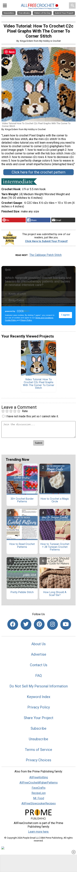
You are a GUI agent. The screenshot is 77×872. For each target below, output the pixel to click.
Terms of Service (38, 749)
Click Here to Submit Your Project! (46, 241)
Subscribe (38, 728)
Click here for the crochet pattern (38, 172)
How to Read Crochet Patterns (22, 546)
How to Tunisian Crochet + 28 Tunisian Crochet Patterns (54, 547)
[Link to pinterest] (39, 624)
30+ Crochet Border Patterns (22, 500)
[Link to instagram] (52, 624)
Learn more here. (38, 831)
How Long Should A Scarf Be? (54, 594)
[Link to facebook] (12, 624)
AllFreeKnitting (38, 777)
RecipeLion (39, 793)
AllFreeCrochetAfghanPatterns (39, 782)
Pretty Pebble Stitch (22, 592)
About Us (38, 644)
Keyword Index (38, 697)
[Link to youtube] (65, 624)
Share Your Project (38, 718)
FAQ (38, 675)
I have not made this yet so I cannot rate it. (32, 416)
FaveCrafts (38, 788)
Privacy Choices (38, 760)
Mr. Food (38, 798)
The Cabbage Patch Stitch (45, 255)
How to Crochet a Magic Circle (55, 500)
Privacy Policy (38, 707)
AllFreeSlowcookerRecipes (38, 803)
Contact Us (38, 665)
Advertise (38, 654)
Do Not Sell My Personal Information (38, 686)
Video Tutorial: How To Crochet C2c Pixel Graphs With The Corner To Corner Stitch (38, 383)
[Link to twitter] (26, 624)
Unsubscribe (38, 739)
